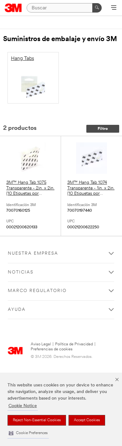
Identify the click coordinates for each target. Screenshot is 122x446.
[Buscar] (97, 8)
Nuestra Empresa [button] (33, 253)
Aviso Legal (41, 344)
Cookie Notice (22, 406)
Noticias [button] (20, 272)
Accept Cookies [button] (87, 420)
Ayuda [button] (17, 309)
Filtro (103, 129)
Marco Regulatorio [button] (37, 291)
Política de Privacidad (74, 344)
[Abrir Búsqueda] (113, 8)
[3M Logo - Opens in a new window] (13, 8)
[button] (28, 433)
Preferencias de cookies (52, 349)
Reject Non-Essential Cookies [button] (37, 420)
